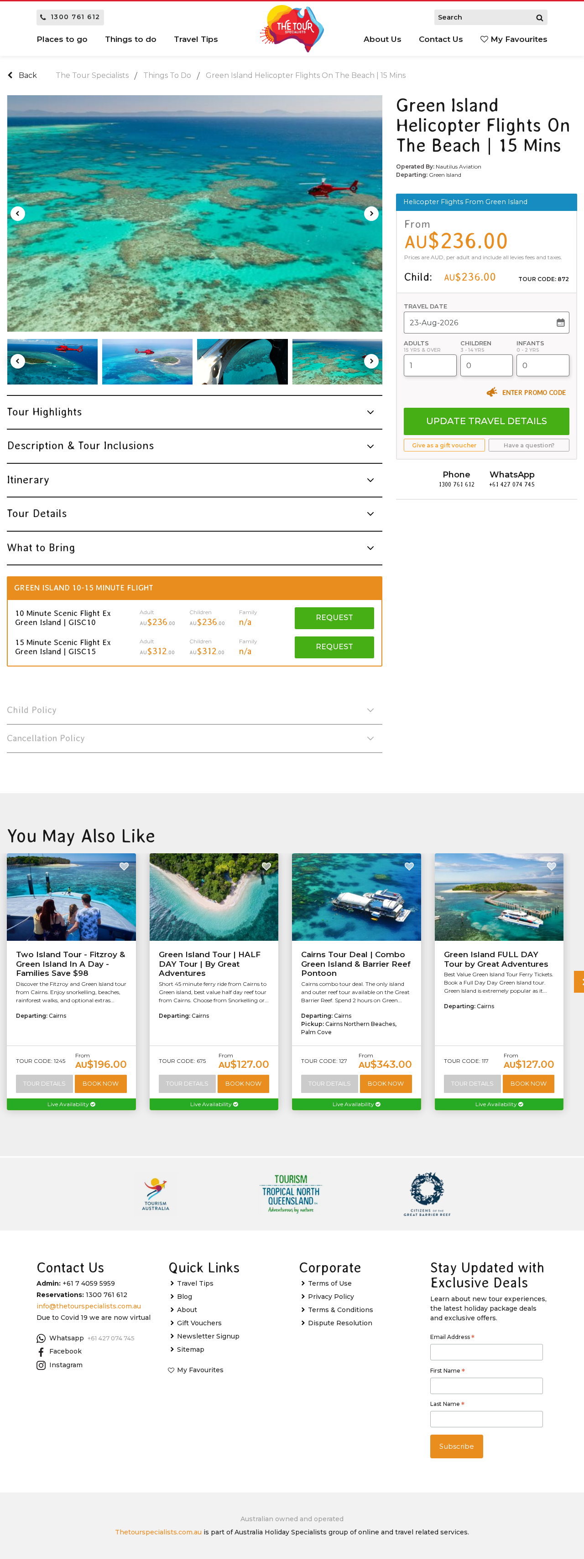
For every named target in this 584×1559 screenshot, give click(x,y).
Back (27, 75)
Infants (530, 343)
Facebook (65, 1351)
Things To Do (167, 75)
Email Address (452, 1338)
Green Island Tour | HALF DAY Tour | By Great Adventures (210, 964)
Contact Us (441, 39)
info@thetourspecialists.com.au (88, 1306)
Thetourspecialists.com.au (158, 1532)
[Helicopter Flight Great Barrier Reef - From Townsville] (195, 213)
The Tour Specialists (92, 75)
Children (475, 343)
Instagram (66, 1365)
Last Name (447, 1405)
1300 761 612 (75, 17)
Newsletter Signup (208, 1336)
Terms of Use (330, 1283)
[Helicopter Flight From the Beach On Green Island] (147, 362)
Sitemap (190, 1349)
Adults (416, 343)
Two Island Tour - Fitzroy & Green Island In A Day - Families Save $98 (70, 964)
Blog (184, 1296)
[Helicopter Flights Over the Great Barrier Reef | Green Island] (242, 362)
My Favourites (518, 39)
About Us (383, 39)
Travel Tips (195, 1283)
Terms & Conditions (340, 1310)
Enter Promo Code (534, 392)
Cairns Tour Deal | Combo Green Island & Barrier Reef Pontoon (356, 964)
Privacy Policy (331, 1296)
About (187, 1310)
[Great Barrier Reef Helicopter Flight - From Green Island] (52, 362)
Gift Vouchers (199, 1323)
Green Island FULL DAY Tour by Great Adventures (496, 959)
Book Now (101, 1083)
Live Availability (68, 1104)
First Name (447, 1371)
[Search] (540, 17)
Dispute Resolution (340, 1323)
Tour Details (44, 1083)
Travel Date (425, 306)
